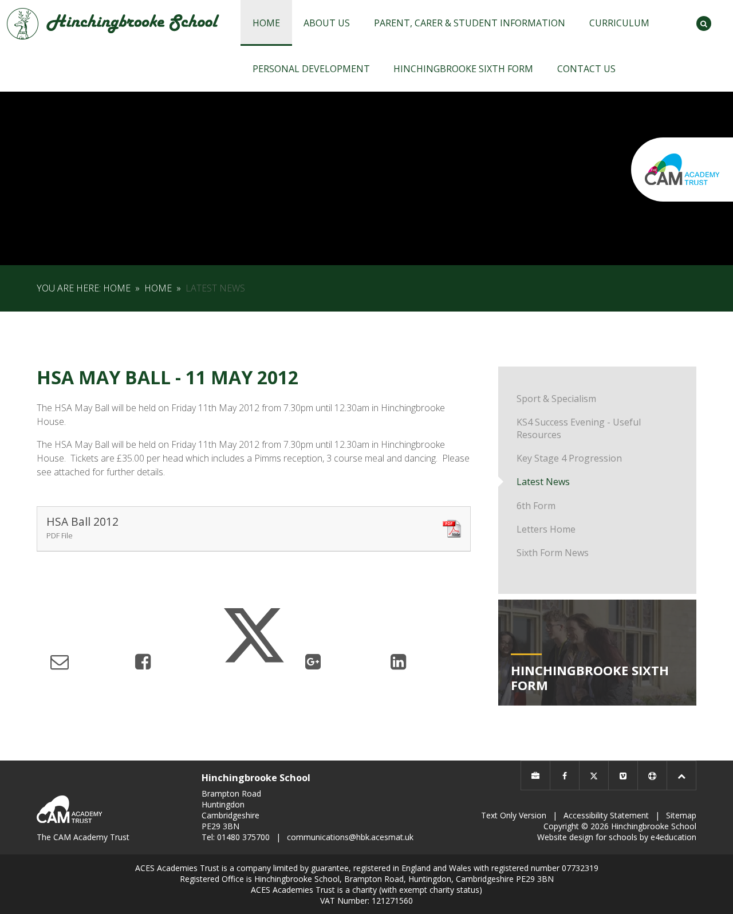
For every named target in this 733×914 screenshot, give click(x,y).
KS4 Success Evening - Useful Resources (579, 428)
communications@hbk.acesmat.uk (350, 837)
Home (117, 288)
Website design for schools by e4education (616, 837)
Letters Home (546, 529)
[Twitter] (594, 775)
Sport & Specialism (556, 398)
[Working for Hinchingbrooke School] (535, 775)
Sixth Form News (553, 552)
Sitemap (681, 815)
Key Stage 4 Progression (569, 458)
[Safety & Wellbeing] (652, 775)
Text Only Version (513, 815)
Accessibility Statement (606, 815)
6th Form (536, 505)
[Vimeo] (623, 775)
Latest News (215, 288)
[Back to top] (681, 775)
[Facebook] (564, 775)
